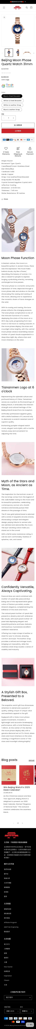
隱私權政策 (7, 913)
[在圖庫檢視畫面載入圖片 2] (18, 53)
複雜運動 (7, 887)
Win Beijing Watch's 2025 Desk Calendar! (17, 788)
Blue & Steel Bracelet (12, 96)
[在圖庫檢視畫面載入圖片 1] (9, 53)
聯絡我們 (7, 932)
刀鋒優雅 (7, 949)
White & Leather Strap (12, 105)
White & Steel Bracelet (13, 101)
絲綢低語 (7, 971)
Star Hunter (8, 967)
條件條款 (7, 918)
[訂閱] (30, 997)
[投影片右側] (34, 53)
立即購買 (18, 131)
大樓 (5, 962)
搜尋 (5, 896)
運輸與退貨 (7, 909)
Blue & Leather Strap (12, 110)
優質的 (6, 958)
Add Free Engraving (11, 927)
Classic (6, 980)
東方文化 (7, 944)
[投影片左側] (2, 53)
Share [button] (6, 199)
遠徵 (5, 953)
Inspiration (8, 976)
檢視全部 (31, 761)
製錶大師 (7, 878)
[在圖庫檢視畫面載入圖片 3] (27, 53)
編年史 (6, 874)
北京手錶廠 (7, 883)
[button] (4, 7)
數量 (3, 114)
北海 (5, 985)
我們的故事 (7, 869)
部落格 (6, 892)
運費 (8, 79)
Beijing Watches (15, 1025)
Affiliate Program (10, 923)
